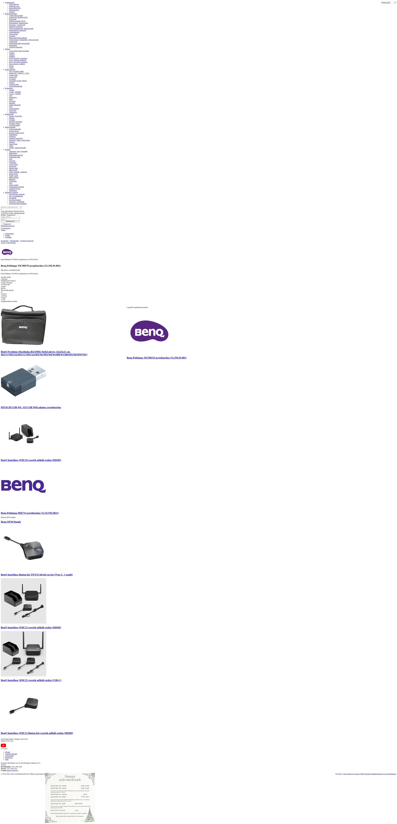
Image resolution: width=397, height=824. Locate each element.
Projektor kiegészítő (15, 122)
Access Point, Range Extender (19, 51)
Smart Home (13, 144)
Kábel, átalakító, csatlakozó (18, 172)
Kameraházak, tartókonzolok (18, 23)
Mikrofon (12, 179)
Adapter (11, 53)
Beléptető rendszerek (16, 27)
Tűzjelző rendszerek (15, 47)
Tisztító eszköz (14, 84)
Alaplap (11, 90)
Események (9, 758)
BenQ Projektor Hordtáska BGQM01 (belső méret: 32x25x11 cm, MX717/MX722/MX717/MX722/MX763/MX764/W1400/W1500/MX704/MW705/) (44, 353)
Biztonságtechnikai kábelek (18, 38)
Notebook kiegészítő (16, 138)
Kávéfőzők (12, 198)
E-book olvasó (14, 131)
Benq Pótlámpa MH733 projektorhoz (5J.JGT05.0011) (30, 513)
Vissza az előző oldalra (8, 243)
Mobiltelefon (13, 135)
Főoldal (7, 752)
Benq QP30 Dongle (11, 521)
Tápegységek (13, 34)
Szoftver (12, 82)
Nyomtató (12, 79)
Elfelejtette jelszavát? (7, 226)
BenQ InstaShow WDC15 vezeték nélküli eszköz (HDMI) (31, 627)
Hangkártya (13, 97)
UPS (10, 183)
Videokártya (13, 112)
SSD (10, 107)
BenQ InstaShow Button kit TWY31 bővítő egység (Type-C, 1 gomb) (37, 574)
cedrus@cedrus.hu (12, 770)
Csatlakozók (13, 42)
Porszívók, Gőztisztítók (16, 202)
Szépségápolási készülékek (18, 204)
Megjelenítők (9, 114)
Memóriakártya (14, 10)
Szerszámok (13, 45)
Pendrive (12, 12)
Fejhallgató (12, 163)
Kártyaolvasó (13, 174)
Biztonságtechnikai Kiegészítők (19, 43)
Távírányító (13, 181)
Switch (11, 68)
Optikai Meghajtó (15, 105)
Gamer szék (13, 77)
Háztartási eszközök (11, 192)
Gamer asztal (13, 75)
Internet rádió (13, 168)
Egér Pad (12, 161)
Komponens (9, 88)
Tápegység (12, 110)
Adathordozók (9, 2)
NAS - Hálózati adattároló (17, 60)
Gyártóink (8, 237)
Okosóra (12, 142)
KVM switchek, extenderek (18, 58)
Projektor (12, 120)
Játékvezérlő (13, 170)
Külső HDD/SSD (15, 8)
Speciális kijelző (14, 125)
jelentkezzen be (19, 213)
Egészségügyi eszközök (17, 194)
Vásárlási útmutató (11, 754)
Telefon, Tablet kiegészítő (17, 148)
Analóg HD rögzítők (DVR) (18, 17)
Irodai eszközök (10, 69)
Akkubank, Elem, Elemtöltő (18, 151)
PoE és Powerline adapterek (18, 62)
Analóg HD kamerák (16, 15)
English (7, 235)
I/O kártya (12, 101)
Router (11, 66)
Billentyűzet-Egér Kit (16, 155)
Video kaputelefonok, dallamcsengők (21, 28)
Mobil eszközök (10, 127)
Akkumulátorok (14, 32)
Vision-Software (348, 774)
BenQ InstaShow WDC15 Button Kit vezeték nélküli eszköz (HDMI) (37, 733)
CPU (10, 96)
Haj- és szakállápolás (16, 196)
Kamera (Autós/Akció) (16, 133)
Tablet (11, 146)
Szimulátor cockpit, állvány (18, 81)
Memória (12, 103)
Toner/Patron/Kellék (15, 86)
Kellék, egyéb (13, 176)
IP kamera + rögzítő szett (17, 25)
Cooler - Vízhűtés (15, 94)
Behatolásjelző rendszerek (17, 30)
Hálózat (7, 49)
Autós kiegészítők (15, 129)
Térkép (3, 230)
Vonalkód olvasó (14, 189)
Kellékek (12, 56)
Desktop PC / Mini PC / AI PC (19, 73)
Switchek (12, 36)
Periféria (7, 150)
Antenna (12, 55)
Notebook (12, 136)
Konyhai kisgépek (15, 200)
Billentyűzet (13, 153)
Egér (10, 159)
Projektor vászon (14, 123)
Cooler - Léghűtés (15, 92)
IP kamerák (12, 19)
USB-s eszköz (13, 185)
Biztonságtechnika (11, 14)
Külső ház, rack (14, 6)
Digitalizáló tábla (14, 157)
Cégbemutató (9, 233)
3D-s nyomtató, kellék (16, 71)
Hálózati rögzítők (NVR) (17, 21)
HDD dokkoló (14, 4)
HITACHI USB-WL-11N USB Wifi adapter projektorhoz (31, 407)
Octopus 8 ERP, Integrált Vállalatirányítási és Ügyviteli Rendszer (375, 774)
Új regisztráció (5, 228)
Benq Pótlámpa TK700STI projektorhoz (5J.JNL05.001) (156, 357)
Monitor (11, 118)
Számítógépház (14, 109)
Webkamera (13, 190)
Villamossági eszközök (16, 187)
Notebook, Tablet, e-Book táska (19, 140)
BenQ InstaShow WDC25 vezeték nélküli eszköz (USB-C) (31, 680)
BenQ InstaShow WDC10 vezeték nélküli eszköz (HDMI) (31, 460)
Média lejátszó (14, 177)
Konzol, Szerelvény (15, 116)
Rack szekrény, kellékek (17, 64)
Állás (6, 759)
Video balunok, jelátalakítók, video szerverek (23, 40)
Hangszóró (12, 166)
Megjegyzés (7, 224)
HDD (11, 99)
